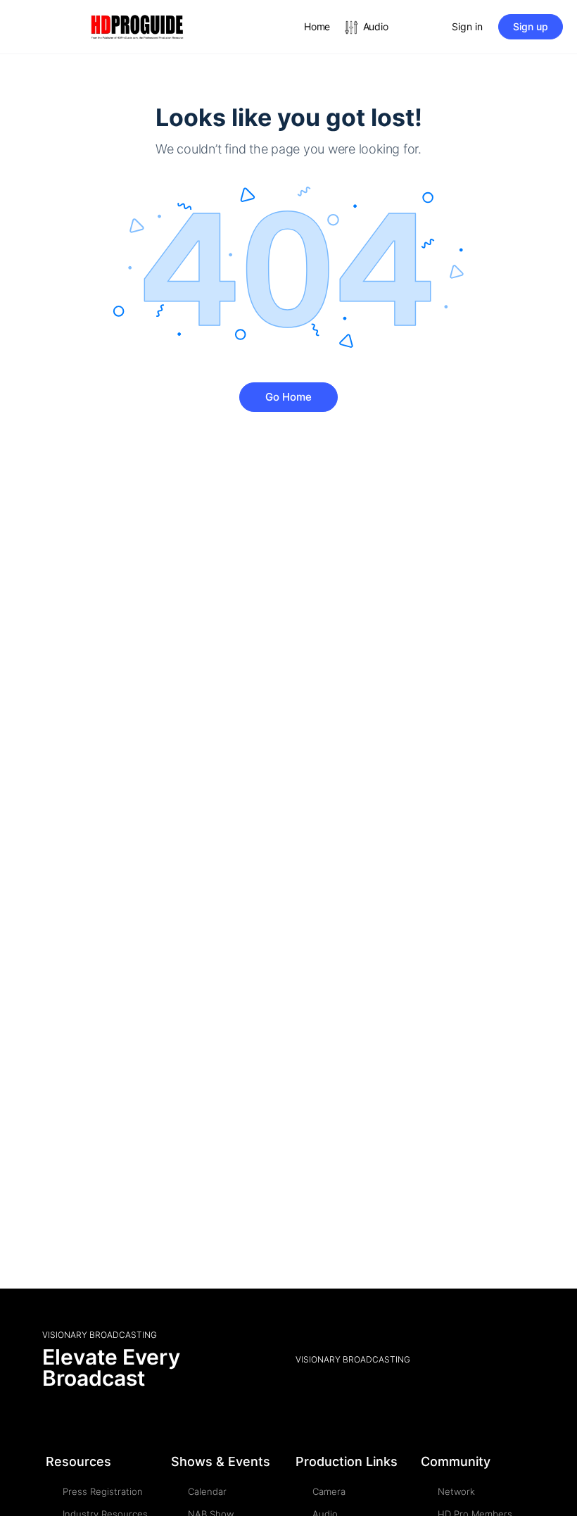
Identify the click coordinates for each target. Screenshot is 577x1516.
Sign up (530, 26)
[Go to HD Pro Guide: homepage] (137, 25)
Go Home (288, 396)
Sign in (467, 26)
